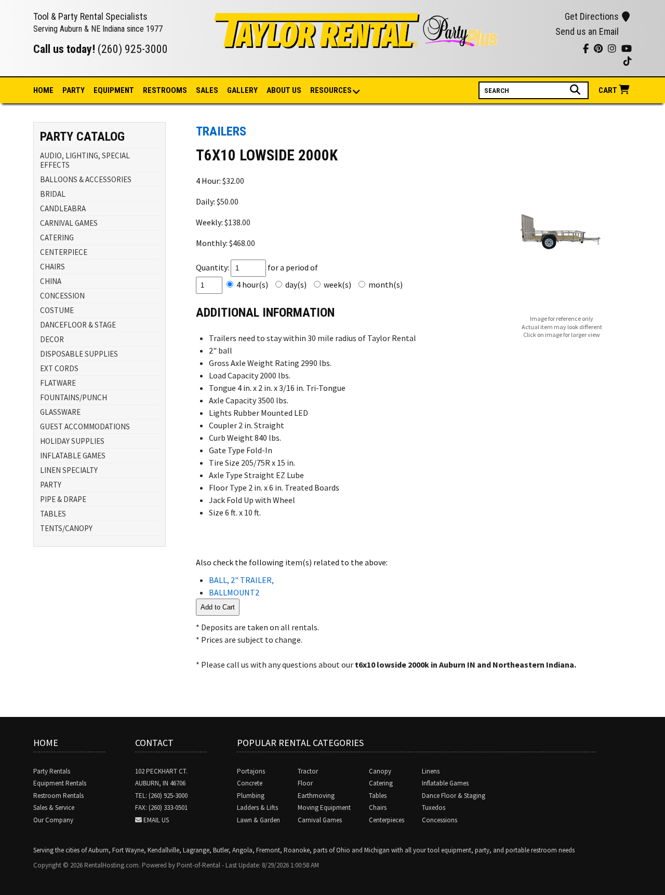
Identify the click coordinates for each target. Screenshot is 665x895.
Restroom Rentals (58, 795)
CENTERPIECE (63, 252)
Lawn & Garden (258, 820)
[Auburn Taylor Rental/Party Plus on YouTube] (519, 50)
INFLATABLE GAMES (72, 455)
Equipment (114, 90)
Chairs (378, 807)
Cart (608, 90)
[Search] (576, 90)
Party (73, 90)
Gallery (242, 90)
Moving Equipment (324, 807)
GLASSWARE (60, 412)
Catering (381, 783)
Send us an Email (587, 31)
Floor (305, 783)
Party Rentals (51, 771)
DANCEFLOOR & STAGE (78, 325)
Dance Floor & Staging (453, 795)
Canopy (380, 771)
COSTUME (57, 310)
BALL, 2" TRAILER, (241, 580)
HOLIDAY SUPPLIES (72, 441)
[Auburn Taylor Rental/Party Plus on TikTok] (571, 50)
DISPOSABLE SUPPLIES (79, 354)
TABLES (53, 514)
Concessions (439, 820)
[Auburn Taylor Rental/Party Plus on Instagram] (532, 50)
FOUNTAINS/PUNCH (73, 397)
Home (43, 90)
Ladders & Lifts (257, 807)
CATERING (57, 237)
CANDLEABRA (63, 208)
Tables (378, 795)
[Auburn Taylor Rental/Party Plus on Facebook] (558, 50)
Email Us (156, 820)
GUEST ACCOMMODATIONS (85, 426)
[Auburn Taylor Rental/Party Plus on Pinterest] (545, 50)
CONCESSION (62, 296)
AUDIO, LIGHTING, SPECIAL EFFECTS (85, 160)
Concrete (249, 783)
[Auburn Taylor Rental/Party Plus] (356, 42)
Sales (207, 90)
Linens (431, 771)
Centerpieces (386, 820)
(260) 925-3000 (133, 49)
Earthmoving (316, 795)
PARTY (50, 485)
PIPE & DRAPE (63, 499)
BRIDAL (52, 194)
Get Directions (592, 16)
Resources (331, 90)
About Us (284, 90)
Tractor (308, 771)
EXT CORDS (59, 368)
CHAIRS (52, 267)
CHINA (50, 281)
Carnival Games (320, 820)
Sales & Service (53, 807)
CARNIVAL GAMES (69, 223)
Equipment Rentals (59, 783)
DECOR (52, 339)
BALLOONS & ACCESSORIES (85, 179)
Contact (154, 743)
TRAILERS (221, 131)
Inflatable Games (445, 783)
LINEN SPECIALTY (69, 470)
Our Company (53, 820)
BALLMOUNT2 (234, 592)
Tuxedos (433, 807)
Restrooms (165, 90)
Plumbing (250, 795)
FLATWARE (58, 383)
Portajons (251, 771)
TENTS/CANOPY (66, 528)
